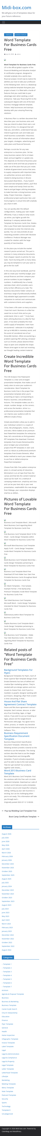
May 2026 (5, 845)
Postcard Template (9, 1095)
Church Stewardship (9, 1013)
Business (5, 998)
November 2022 (8, 939)
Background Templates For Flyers (18, 671)
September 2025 (8, 875)
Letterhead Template (10, 1073)
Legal (4, 1050)
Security (5, 1099)
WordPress (17, 1131)
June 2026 (5, 841)
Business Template (21, 35)
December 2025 (8, 864)
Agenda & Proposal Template (13, 994)
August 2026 (6, 834)
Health (4, 1031)
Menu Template (8, 1088)
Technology (6, 1106)
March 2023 (6, 924)
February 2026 (7, 856)
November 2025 (8, 868)
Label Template (8, 1046)
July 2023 (5, 909)
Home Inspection (8, 1035)
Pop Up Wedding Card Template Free (20, 811)
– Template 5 (7, 979)
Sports (4, 1103)
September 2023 (8, 901)
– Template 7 (7, 986)
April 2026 (6, 849)
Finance (5, 1020)
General (5, 1028)
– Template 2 (7, 968)
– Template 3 (7, 972)
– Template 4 (7, 975)
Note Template (7, 1091)
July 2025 (5, 882)
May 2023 (5, 916)
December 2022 (8, 935)
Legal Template (7, 1065)
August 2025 (6, 879)
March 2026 (6, 853)
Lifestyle (5, 1076)
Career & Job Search (9, 1009)
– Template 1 (7, 964)
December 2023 (8, 890)
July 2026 (5, 838)
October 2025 (7, 871)
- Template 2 (8, 35)
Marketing (6, 1080)
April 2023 (6, 920)
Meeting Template (9, 1084)
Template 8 (6, 1110)
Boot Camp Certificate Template (22, 816)
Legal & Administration (10, 1054)
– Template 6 (7, 983)
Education (5, 1016)
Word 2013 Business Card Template (17, 772)
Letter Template (8, 1069)
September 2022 (8, 946)
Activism (5, 990)
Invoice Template (8, 1043)
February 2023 (7, 927)
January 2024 (7, 886)
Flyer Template (7, 1024)
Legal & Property (8, 1061)
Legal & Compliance (9, 1058)
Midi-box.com (16, 7)
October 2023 (7, 897)
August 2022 (6, 950)
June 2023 (5, 912)
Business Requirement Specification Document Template (16, 736)
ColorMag (5, 1131)
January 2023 (7, 931)
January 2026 (7, 860)
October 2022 (7, 942)
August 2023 (6, 905)
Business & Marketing (10, 1001)
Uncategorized (7, 1114)
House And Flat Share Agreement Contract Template (20, 703)
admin (19, 54)
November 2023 (8, 894)
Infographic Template (10, 1039)
